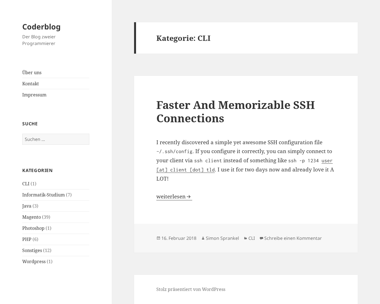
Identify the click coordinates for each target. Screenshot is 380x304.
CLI (25, 184)
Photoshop (33, 228)
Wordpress (34, 261)
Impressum (34, 95)
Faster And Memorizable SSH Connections (235, 111)
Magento (31, 217)
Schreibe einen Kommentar (293, 238)
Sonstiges (32, 250)
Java (26, 206)
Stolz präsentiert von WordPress (190, 289)
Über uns (31, 72)
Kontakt (30, 84)
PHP (26, 239)
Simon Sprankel (222, 238)
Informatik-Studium (43, 195)
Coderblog (41, 26)
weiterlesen (174, 196)
